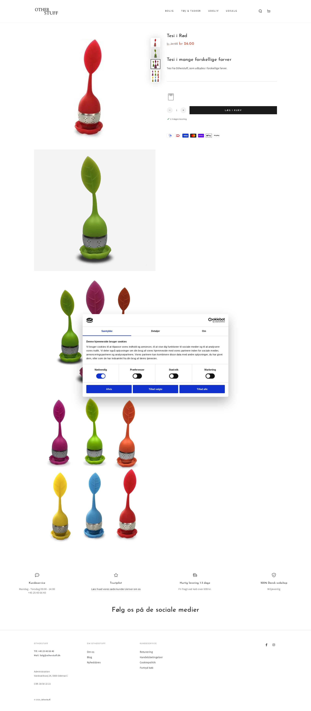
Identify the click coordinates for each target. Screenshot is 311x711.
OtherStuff (45, 699)
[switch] (137, 376)
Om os (90, 652)
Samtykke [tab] (107, 331)
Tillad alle (202, 389)
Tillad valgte (155, 389)
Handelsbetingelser (151, 657)
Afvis (109, 389)
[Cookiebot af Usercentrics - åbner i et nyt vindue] (210, 320)
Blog (89, 657)
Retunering (146, 652)
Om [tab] (204, 331)
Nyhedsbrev (94, 662)
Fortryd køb (146, 667)
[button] (260, 11)
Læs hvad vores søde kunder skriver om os (116, 589)
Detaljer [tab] (155, 331)
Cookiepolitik (148, 662)
